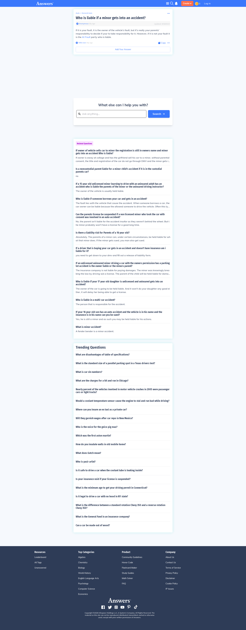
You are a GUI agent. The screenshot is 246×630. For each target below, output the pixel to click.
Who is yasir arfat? (86, 461)
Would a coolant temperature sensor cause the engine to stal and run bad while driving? (122, 400)
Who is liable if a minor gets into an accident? (110, 18)
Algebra (81, 557)
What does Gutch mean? (88, 453)
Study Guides (128, 573)
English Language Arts (88, 578)
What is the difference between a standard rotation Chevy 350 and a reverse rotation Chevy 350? (120, 507)
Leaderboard (40, 557)
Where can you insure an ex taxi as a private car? (101, 409)
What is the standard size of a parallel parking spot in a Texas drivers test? (115, 363)
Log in (207, 3)
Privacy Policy (172, 573)
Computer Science (86, 589)
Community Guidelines (132, 557)
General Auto (87, 13)
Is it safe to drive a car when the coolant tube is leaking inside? (109, 470)
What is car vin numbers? (89, 372)
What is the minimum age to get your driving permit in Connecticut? (111, 487)
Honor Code (127, 562)
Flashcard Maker (129, 567)
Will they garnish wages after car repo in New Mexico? (104, 418)
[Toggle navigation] (167, 3)
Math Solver (127, 578)
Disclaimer (170, 578)
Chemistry (82, 562)
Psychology (83, 583)
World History (84, 573)
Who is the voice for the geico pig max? (96, 426)
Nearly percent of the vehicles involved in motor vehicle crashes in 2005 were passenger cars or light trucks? (123, 391)
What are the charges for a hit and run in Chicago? (102, 380)
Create (186, 3)
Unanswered (40, 567)
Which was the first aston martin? (93, 435)
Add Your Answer (123, 49)
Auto (78, 13)
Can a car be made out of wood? (93, 525)
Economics (83, 594)
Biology (81, 567)
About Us (170, 557)
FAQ (124, 583)
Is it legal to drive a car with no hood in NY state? (102, 496)
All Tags (38, 562)
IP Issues (170, 589)
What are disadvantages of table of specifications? (103, 354)
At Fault (86, 37)
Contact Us (171, 562)
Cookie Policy (172, 583)
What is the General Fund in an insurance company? (103, 516)
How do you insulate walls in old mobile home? (101, 444)
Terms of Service (173, 567)
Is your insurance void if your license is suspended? (103, 479)
